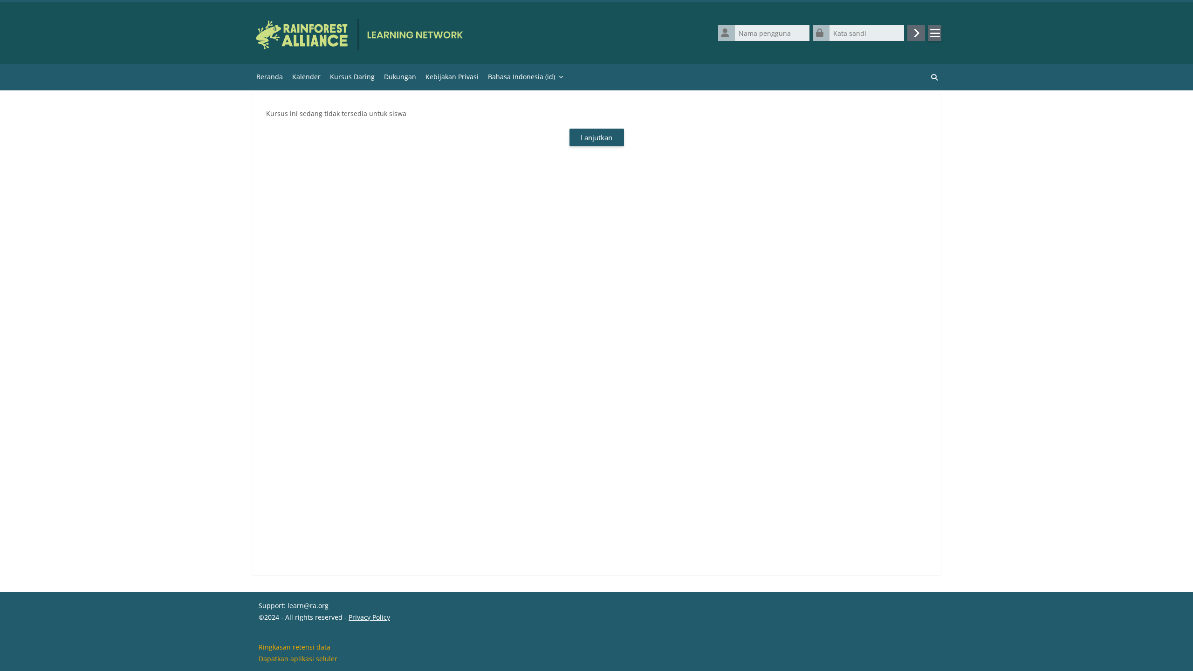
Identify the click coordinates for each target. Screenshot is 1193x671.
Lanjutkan (596, 137)
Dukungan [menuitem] (400, 76)
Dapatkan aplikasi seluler (298, 658)
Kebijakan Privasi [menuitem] (452, 76)
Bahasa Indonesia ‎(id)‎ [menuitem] (521, 76)
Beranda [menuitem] (269, 76)
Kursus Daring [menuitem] (352, 76)
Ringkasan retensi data (294, 647)
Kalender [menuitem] (306, 76)
